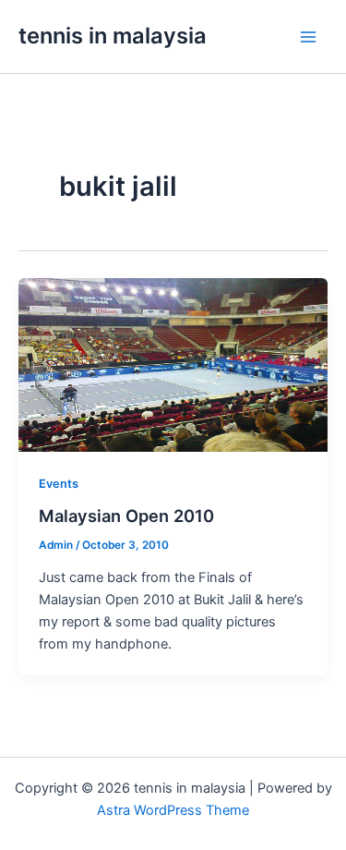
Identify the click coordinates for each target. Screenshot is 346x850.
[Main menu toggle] (308, 37)
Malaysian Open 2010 (126, 515)
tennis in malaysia (112, 35)
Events (58, 484)
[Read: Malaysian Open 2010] (173, 364)
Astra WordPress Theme (173, 810)
